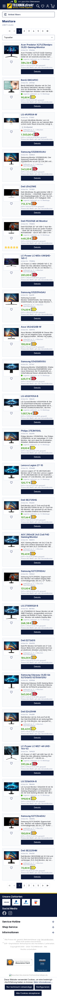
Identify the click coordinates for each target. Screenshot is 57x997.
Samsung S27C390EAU (33, 571)
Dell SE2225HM (29, 850)
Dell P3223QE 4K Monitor (34, 221)
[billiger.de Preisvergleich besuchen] (28, 975)
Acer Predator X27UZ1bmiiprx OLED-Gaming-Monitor (36, 45)
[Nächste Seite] (42, 31)
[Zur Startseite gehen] (20, 5)
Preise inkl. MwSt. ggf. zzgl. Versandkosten (36, 67)
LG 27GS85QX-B (29, 606)
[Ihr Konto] (47, 6)
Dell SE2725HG (29, 500)
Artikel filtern (14, 14)
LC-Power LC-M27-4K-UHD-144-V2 (35, 747)
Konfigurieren (42, 987)
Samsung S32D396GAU (33, 292)
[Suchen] (38, 6)
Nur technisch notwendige (19, 987)
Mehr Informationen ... (43, 982)
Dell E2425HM (28, 711)
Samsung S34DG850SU (33, 361)
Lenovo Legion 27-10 (32, 465)
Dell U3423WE (28, 186)
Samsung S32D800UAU (33, 152)
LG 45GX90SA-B (29, 396)
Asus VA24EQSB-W (31, 327)
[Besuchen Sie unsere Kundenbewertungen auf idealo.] (42, 962)
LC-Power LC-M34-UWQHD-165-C (36, 256)
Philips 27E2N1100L (31, 431)
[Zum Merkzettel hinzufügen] (11, 61)
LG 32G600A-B (29, 781)
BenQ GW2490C (29, 80)
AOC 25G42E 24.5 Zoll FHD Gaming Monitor (35, 535)
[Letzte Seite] (47, 31)
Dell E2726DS (28, 640)
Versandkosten (47, 940)
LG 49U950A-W (29, 114)
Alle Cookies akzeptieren (28, 993)
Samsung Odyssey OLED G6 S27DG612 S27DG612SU (35, 676)
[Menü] (4, 6)
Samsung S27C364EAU (33, 816)
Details (37, 71)
